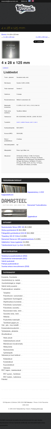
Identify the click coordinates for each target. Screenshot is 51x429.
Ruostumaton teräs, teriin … (13, 311)
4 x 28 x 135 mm (8, 37)
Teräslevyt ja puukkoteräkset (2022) (14, 256)
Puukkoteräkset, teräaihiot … (11, 289)
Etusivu (3, 34)
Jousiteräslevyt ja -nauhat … (11, 280)
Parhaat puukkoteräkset (10, 264)
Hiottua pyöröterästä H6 (9, 230)
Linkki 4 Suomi (25, 122)
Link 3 (31, 122)
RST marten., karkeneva (12, 377)
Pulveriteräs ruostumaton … (13, 305)
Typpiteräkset (32, 216)
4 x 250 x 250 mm (42, 37)
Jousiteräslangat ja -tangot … (12, 283)
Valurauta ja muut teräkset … (11, 355)
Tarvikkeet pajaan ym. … (12, 323)
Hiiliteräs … (7, 317)
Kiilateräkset (7, 359)
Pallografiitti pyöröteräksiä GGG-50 (13, 233)
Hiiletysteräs (7, 347)
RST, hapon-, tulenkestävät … (12, 370)
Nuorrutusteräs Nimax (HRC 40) (12, 227)
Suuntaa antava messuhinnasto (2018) (15, 266)
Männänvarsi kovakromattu (13, 344)
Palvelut (4, 379)
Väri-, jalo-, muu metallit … (11, 325)
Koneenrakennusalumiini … (11, 328)
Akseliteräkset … (7, 334)
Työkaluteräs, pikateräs (9, 331)
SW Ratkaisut (28, 402)
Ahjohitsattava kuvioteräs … (13, 302)
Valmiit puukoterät (7, 261)
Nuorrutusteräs (8, 350)
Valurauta (6, 368)
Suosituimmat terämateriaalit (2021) (14, 258)
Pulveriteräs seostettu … (12, 308)
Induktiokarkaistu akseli (11, 341)
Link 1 (36, 122)
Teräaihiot (6, 293)
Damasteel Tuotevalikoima (36, 205)
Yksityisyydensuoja (37, 409)
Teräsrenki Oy (20, 409)
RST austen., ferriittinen (11, 374)
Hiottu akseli (7, 338)
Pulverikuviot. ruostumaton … (14, 296)
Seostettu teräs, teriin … (12, 314)
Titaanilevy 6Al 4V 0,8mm (10, 236)
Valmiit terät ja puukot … (10, 286)
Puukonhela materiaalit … (12, 320)
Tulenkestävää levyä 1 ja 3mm (12, 245)
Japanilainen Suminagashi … (13, 299)
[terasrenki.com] (25, 12)
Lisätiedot (5, 68)
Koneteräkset (8, 362)
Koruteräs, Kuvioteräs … (10, 277)
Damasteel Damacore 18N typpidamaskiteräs (17, 239)
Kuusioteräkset (8, 365)
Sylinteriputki (8, 353)
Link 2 (18, 122)
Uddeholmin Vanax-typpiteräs (11, 242)
